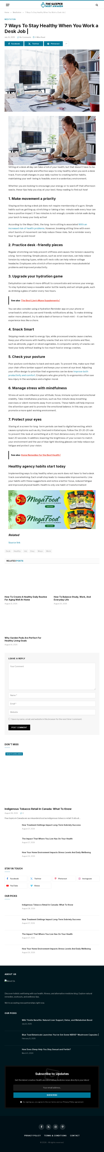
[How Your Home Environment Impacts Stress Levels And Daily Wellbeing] (12, 856)
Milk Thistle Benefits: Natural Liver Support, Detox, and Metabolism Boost (57, 1020)
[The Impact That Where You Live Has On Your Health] (12, 842)
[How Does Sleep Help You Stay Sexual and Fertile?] (12, 1053)
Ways (40, 551)
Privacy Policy (68, 1102)
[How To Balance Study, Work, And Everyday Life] (76, 580)
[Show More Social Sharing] (66, 43)
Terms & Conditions (55, 1135)
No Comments (25, 37)
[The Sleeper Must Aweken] (52, 5)
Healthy (17, 551)
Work (48, 551)
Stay (32, 551)
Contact (75, 1135)
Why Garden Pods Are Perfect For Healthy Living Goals (23, 639)
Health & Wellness (14, 754)
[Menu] (7, 5)
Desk (8, 551)
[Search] (96, 5)
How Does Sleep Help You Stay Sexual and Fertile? (46, 1049)
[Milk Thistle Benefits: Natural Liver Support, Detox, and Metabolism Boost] (12, 1023)
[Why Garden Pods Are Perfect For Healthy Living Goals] (27, 621)
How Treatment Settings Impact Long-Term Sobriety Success (51, 825)
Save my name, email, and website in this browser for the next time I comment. (46, 719)
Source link (14, 542)
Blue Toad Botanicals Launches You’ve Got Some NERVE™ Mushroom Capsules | (60, 1035)
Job (25, 551)
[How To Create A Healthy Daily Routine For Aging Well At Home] (27, 580)
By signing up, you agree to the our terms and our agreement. (53, 1102)
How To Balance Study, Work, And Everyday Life (72, 598)
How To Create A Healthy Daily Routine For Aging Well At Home (26, 598)
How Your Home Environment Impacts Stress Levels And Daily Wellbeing (56, 852)
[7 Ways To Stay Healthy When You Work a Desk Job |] (52, 81)
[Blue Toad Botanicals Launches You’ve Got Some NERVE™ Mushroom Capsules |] (12, 1038)
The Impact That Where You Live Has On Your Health (47, 839)
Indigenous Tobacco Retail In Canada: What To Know (38, 809)
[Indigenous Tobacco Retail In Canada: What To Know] (52, 778)
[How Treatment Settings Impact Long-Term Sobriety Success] (12, 828)
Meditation (10, 19)
